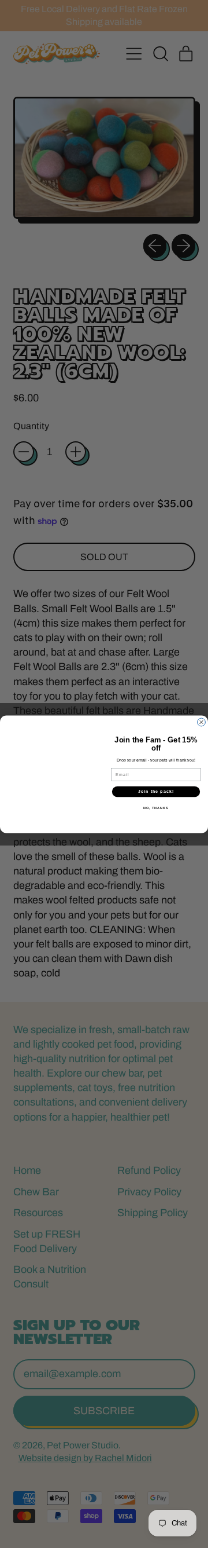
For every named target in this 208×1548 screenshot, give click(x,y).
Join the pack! (156, 791)
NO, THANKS (156, 807)
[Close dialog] (202, 722)
